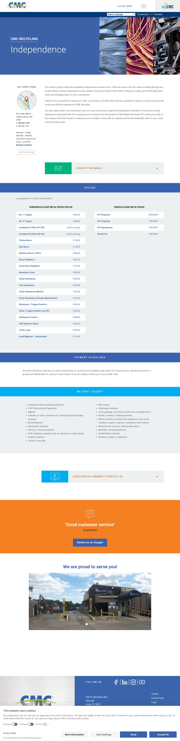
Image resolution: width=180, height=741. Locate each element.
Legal (153, 702)
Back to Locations (26, 152)
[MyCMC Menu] (167, 6)
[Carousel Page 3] (93, 624)
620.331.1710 (23, 123)
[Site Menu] (143, 6)
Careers (155, 694)
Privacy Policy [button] (157, 698)
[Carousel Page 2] (90, 624)
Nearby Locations (24, 145)
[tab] (104, 168)
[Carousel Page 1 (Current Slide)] (87, 624)
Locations (124, 6)
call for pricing (73, 227)
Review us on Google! (90, 542)
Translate (158, 14)
